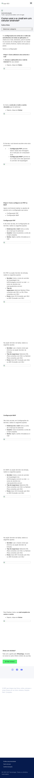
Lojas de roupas (8, 723)
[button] (31, 3)
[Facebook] (17, 670)
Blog (5, 712)
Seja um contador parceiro (11, 704)
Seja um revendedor (9, 707)
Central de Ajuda (7, 767)
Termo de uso (7, 764)
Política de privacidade (9, 761)
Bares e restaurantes (9, 729)
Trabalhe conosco (9, 709)
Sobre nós (6, 701)
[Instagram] (12, 670)
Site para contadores (9, 731)
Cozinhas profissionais (10, 721)
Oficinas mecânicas (9, 726)
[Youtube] (21, 670)
